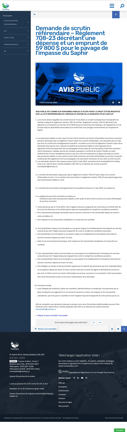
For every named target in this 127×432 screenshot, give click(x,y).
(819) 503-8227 (32, 364)
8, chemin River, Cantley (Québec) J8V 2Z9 (27, 355)
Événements (63, 391)
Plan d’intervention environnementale (11, 22)
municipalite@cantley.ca (47, 166)
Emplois (61, 398)
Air (5, 51)
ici (17, 396)
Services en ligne (65, 402)
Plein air (61, 383)
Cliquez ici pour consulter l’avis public (52, 315)
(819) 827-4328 (27, 366)
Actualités (62, 387)
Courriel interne (28, 418)
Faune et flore (9, 37)
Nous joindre (63, 406)
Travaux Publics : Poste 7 (28, 361)
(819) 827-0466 (33, 369)
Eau (5, 31)
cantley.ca (110, 188)
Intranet (37, 418)
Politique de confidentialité (13, 418)
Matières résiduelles (11, 44)
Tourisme (62, 394)
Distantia (120, 418)
